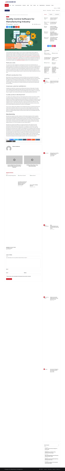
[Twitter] (9, 27)
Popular (51, 14)
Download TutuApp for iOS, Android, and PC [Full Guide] (54, 370)
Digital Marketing (42, 5)
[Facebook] (7, 27)
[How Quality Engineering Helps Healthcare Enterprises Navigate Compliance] (46, 33)
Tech (10, 5)
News (13, 5)
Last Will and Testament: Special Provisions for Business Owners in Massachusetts (22, 183)
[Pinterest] (16, 27)
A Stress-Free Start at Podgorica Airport (55, 58)
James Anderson (10, 24)
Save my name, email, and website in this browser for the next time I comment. (19, 276)
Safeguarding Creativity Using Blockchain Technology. (54, 154)
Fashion (34, 5)
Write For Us (58, 10)
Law (37, 5)
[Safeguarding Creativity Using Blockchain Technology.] (46, 188)
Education (24, 5)
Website (25, 272)
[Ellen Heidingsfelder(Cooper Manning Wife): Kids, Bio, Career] (46, 260)
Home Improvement (18, 5)
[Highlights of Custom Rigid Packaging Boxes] (11, 210)
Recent (45, 14)
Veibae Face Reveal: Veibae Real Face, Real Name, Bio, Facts (54, 298)
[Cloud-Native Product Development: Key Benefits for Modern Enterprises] (46, 39)
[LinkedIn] (12, 27)
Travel (31, 5)
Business (6, 5)
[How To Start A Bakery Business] (35, 179)
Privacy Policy (49, 10)
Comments (57, 14)
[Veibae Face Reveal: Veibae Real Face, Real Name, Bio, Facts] (46, 332)
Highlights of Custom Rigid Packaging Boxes (11, 248)
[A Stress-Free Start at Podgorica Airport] (46, 19)
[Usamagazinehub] (11, 2)
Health (28, 5)
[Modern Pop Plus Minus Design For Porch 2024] (46, 116)
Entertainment (48, 5)
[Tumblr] (14, 27)
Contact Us (53, 10)
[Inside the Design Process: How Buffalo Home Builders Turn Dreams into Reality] (46, 27)
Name (7, 269)
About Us (44, 10)
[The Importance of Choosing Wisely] (46, 23)
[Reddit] (18, 27)
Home (8, 14)
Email (7, 272)
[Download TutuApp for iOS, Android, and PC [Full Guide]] (46, 404)
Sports (52, 5)
